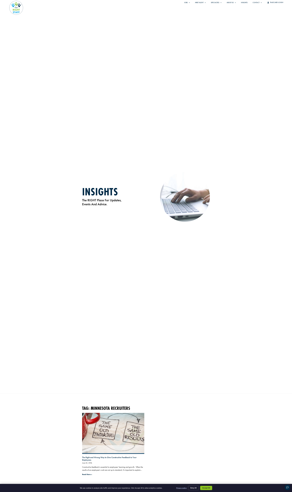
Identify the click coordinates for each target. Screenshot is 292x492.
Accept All (206, 488)
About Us (232, 3)
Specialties (217, 3)
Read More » (87, 474)
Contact (258, 3)
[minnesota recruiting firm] (113, 433)
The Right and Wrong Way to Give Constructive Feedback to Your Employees (109, 458)
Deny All (193, 488)
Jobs (187, 3)
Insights (245, 3)
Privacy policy (181, 488)
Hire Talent (201, 3)
